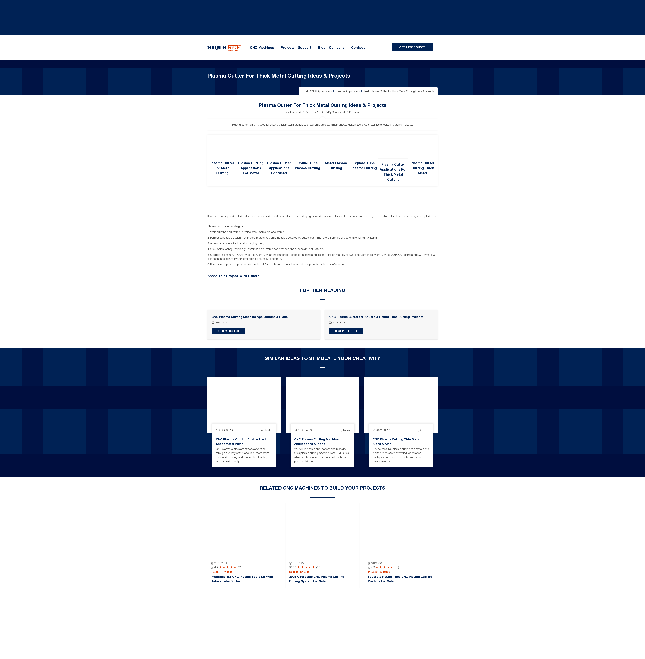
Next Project (344, 331)
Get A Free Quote (412, 47)
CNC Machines (262, 47)
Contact (358, 47)
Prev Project (230, 331)
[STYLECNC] (224, 47)
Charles (336, 112)
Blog (322, 47)
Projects (288, 47)
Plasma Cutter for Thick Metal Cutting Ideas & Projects (278, 75)
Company (336, 47)
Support (304, 47)
